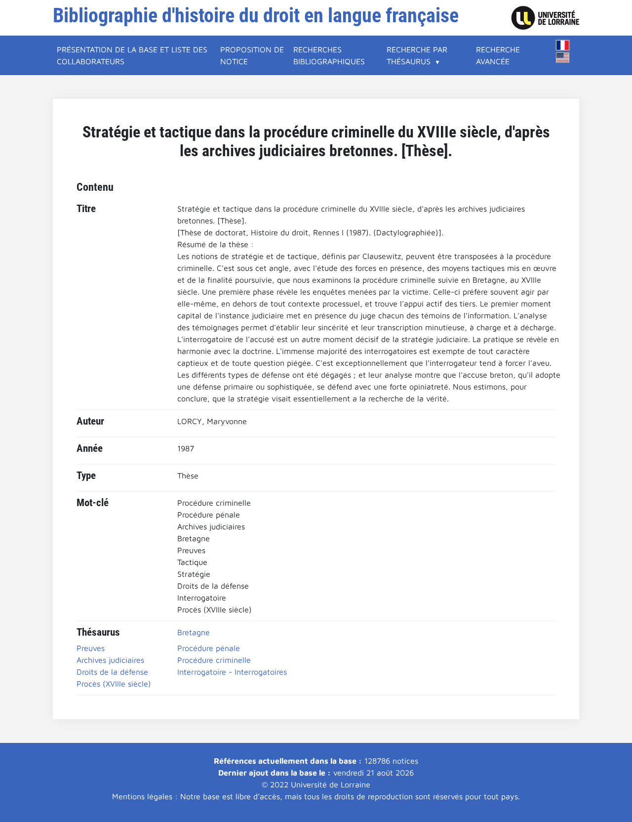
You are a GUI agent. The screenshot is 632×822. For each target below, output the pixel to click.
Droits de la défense (112, 671)
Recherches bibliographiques (329, 55)
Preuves (91, 648)
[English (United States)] (563, 57)
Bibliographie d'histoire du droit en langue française (256, 15)
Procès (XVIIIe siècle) (114, 683)
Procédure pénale (208, 648)
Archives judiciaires (110, 659)
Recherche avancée (498, 55)
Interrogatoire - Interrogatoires (232, 671)
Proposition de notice (252, 55)
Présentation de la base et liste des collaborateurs (132, 55)
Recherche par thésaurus (417, 55)
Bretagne (193, 632)
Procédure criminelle (214, 659)
